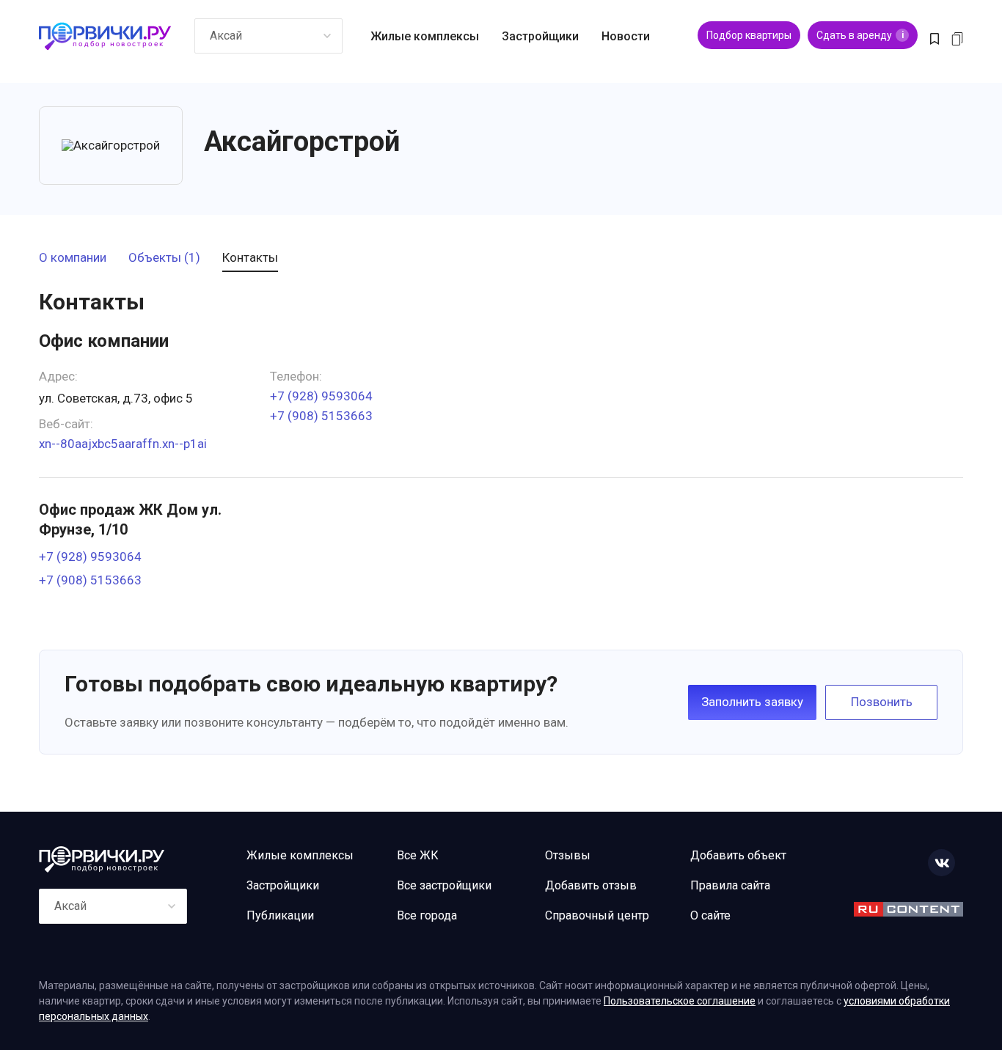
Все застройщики (444, 885)
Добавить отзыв (591, 885)
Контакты (250, 258)
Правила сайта (730, 885)
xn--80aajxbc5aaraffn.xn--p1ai (123, 444)
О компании (72, 258)
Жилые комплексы (424, 36)
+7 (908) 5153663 (321, 416)
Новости (625, 36)
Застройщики (540, 36)
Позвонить (882, 701)
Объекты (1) (164, 258)
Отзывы (567, 855)
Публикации (280, 915)
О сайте (710, 915)
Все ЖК (418, 855)
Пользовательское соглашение (680, 1001)
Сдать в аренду (860, 35)
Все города (427, 915)
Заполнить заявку (752, 701)
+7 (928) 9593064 (321, 396)
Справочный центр (597, 915)
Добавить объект (738, 855)
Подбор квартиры (748, 35)
